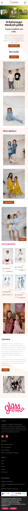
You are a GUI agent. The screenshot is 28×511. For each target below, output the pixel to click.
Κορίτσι (3, 466)
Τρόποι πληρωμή (5, 450)
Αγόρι (2, 463)
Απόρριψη (13, 508)
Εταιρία (3, 469)
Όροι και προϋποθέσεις (7, 444)
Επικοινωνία (4, 472)
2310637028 (10, 481)
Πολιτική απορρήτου (6, 447)
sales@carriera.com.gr (12, 488)
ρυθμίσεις (4, 505)
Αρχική (3, 460)
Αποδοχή (5, 508)
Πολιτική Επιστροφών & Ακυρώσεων (10, 452)
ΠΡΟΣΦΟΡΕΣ (9, 244)
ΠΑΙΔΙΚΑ (10, 266)
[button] (5, 318)
